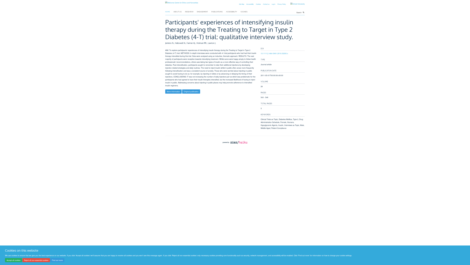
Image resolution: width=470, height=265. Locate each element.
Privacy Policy (281, 4)
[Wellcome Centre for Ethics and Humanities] (181, 2)
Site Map (241, 4)
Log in (273, 4)
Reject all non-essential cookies (36, 260)
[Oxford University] (296, 3)
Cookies (258, 4)
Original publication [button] (191, 91)
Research (189, 12)
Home (167, 12)
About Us (177, 12)
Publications (217, 12)
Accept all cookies (13, 260)
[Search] (303, 12)
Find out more (57, 260)
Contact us (266, 4)
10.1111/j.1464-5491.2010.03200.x (274, 53)
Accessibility (250, 4)
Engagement (202, 12)
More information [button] (173, 91)
